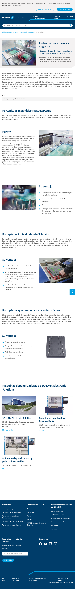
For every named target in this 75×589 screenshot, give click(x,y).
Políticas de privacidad (15, 579)
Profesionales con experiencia (60, 518)
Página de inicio (6, 32)
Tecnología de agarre (9, 509)
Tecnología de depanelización (11, 525)
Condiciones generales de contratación (37, 579)
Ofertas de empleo (57, 511)
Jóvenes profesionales (58, 522)
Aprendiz (54, 529)
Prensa (29, 516)
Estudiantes (54, 525)
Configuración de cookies (62, 579)
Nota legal (3, 579)
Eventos (29, 519)
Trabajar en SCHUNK (57, 515)
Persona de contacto (33, 509)
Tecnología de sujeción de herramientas (10, 517)
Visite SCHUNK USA (65, 9)
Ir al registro (8, 560)
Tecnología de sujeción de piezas (12, 521)
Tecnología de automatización (11, 512)
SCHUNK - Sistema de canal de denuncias (36, 524)
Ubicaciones (30, 512)
